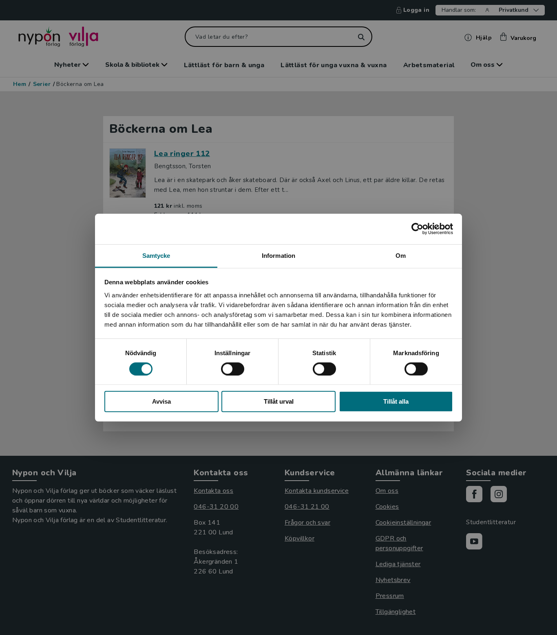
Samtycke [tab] (156, 255)
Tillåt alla (396, 401)
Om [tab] (401, 255)
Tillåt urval (279, 401)
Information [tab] (278, 255)
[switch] (232, 369)
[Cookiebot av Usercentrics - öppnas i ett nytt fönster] (417, 229)
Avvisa (161, 401)
